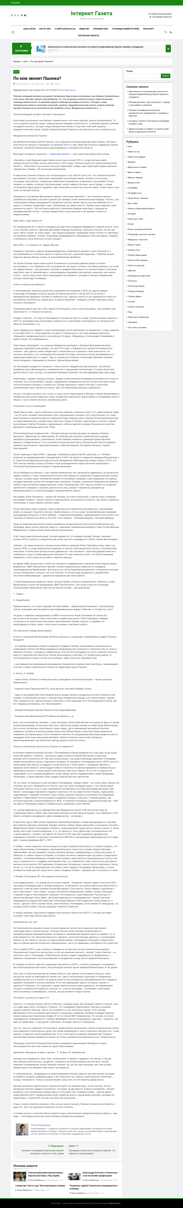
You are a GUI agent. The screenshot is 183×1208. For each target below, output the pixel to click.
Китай (130, 224)
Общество (84, 29)
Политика (132, 281)
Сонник (131, 302)
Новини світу (134, 250)
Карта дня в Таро (135, 219)
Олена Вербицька (23, 83)
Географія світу (135, 193)
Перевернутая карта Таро (139, 276)
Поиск (129, 71)
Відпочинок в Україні (137, 167)
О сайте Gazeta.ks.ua (65, 29)
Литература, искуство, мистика (141, 234)
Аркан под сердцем (136, 157)
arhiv (16, 72)
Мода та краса (134, 245)
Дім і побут (133, 203)
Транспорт (148, 29)
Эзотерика (132, 322)
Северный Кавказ (136, 291)
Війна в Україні (134, 172)
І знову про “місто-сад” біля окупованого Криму (40, 1185)
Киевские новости (60, 154)
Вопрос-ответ (134, 183)
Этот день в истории (137, 327)
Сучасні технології (136, 307)
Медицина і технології (138, 240)
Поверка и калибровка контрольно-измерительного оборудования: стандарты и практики (148, 113)
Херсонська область (88, 35)
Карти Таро (45, 29)
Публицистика (100, 29)
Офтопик (132, 270)
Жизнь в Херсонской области (141, 208)
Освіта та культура (136, 265)
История (132, 214)
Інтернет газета (91, 13)
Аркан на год (133, 152)
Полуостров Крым (136, 286)
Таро (130, 312)
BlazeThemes (114, 1203)
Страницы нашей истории (125, 29)
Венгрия (131, 162)
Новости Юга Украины (138, 260)
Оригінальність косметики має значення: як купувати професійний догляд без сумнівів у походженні (95, 47)
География (132, 188)
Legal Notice (29, 29)
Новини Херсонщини (137, 255)
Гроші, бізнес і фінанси (138, 198)
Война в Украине (135, 177)
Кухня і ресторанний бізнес (140, 229)
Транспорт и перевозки (138, 317)
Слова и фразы (135, 296)
